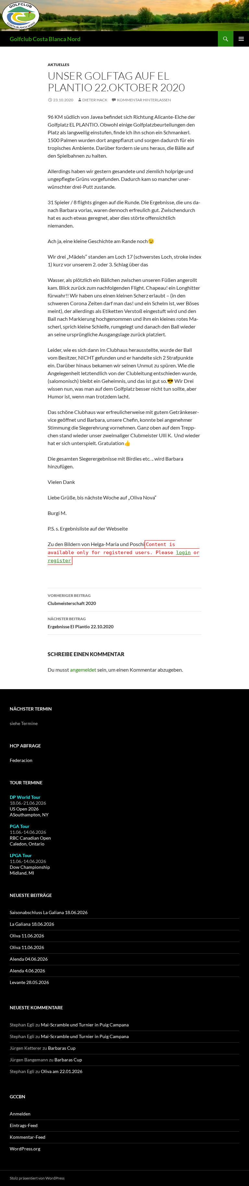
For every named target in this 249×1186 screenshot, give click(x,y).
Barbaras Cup (62, 1048)
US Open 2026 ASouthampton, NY (29, 811)
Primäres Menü (241, 39)
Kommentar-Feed (27, 1137)
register (59, 561)
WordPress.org (25, 1148)
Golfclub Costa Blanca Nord (45, 38)
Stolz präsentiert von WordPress (37, 1178)
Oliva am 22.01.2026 (61, 1071)
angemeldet (83, 669)
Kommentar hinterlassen (144, 99)
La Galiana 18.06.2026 (32, 924)
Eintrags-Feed (24, 1125)
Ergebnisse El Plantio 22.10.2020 (80, 622)
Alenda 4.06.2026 (27, 970)
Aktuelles (58, 64)
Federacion (21, 760)
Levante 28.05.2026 (29, 982)
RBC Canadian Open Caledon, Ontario (30, 840)
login (183, 552)
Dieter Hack (94, 99)
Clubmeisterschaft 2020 (72, 599)
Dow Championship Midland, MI (30, 870)
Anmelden (20, 1113)
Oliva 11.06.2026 (27, 935)
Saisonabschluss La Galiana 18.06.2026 (49, 912)
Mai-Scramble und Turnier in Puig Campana (85, 1024)
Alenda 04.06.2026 (29, 959)
